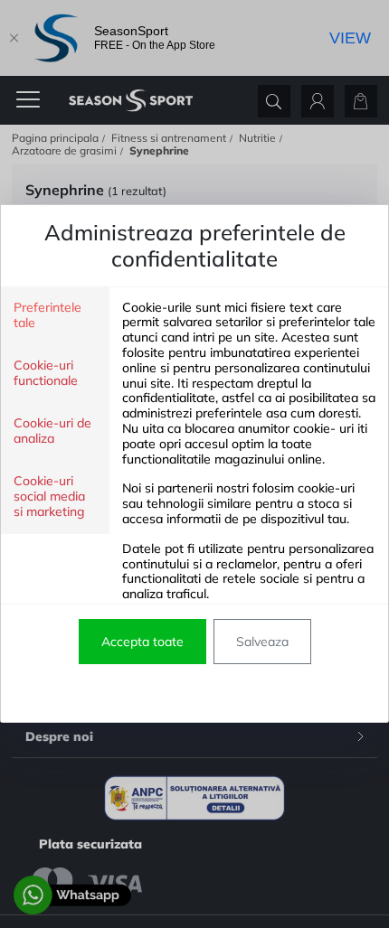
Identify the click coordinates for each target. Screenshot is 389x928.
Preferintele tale (47, 315)
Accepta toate (142, 641)
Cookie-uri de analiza (52, 431)
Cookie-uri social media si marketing (49, 496)
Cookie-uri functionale (46, 373)
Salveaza (262, 641)
